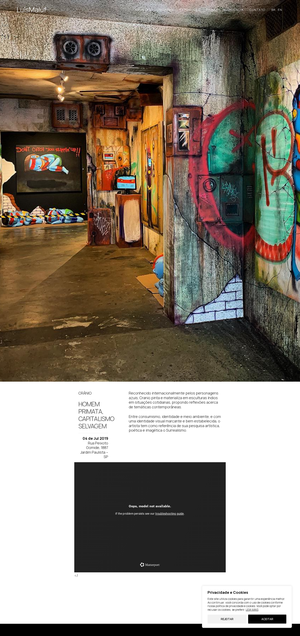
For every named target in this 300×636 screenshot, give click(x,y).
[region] (247, 607)
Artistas (143, 10)
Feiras (212, 10)
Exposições (190, 10)
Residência (233, 10)
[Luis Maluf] (31, 9)
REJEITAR (227, 619)
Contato (257, 10)
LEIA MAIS (252, 610)
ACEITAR (267, 619)
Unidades (165, 10)
